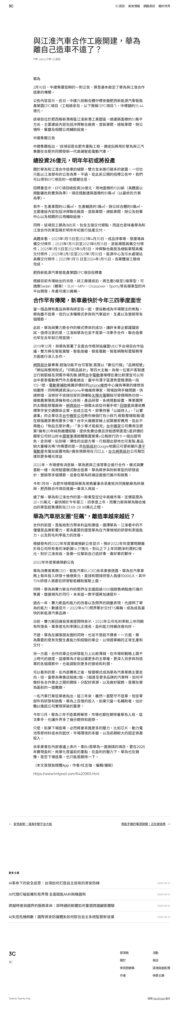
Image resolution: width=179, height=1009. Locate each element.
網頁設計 (40, 364)
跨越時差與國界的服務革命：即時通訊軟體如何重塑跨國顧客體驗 (62, 906)
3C (11, 5)
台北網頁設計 (119, 451)
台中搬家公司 (73, 415)
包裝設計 (90, 446)
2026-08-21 (163, 883)
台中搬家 (113, 425)
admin (42, 59)
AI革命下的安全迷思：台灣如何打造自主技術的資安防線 (54, 883)
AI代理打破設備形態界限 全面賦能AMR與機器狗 (47, 894)
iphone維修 (98, 385)
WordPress (159, 998)
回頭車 (125, 405)
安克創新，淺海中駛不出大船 (32, 824)
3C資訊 (56, 59)
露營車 (67, 436)
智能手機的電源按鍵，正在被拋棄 (143, 824)
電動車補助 (58, 385)
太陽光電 (99, 395)
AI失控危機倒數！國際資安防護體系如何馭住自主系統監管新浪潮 (61, 917)
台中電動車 (94, 375)
